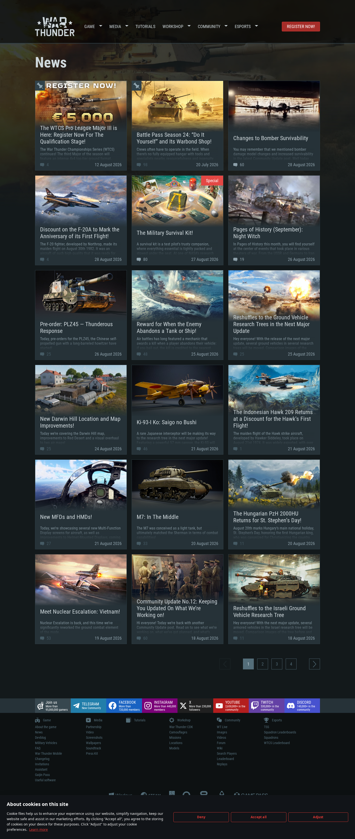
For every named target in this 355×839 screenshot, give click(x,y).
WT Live (222, 727)
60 (241, 164)
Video (90, 732)
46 (145, 448)
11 (241, 543)
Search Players (227, 753)
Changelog (42, 759)
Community (209, 26)
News (39, 732)
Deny (201, 817)
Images (222, 732)
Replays (222, 764)
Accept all (259, 817)
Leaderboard (225, 759)
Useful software (45, 780)
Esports (243, 26)
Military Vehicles (46, 743)
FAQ (37, 748)
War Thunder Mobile (48, 753)
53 (48, 638)
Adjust (318, 817)
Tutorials (145, 26)
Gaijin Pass (42, 775)
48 (145, 354)
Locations (175, 743)
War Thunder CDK (181, 727)
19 (241, 259)
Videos (221, 737)
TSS (266, 727)
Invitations (42, 764)
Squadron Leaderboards (280, 732)
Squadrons (271, 737)
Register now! (301, 26)
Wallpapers (93, 743)
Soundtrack (93, 748)
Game (89, 26)
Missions (175, 737)
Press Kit (92, 753)
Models (174, 748)
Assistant (41, 769)
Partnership (93, 727)
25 (48, 354)
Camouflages (178, 732)
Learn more (38, 829)
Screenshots (94, 737)
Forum (221, 743)
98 (145, 164)
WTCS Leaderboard (277, 743)
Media (115, 26)
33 (145, 543)
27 (48, 543)
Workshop (173, 26)
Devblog (40, 737)
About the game (46, 727)
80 (145, 259)
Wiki (219, 748)
